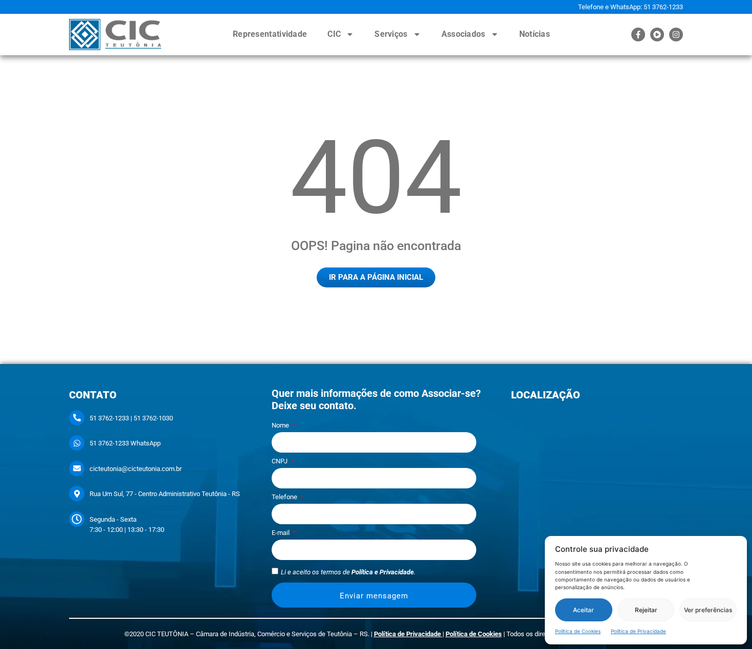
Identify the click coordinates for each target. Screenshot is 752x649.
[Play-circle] (657, 34)
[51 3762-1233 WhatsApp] (76, 443)
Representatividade (270, 34)
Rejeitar (646, 610)
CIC (334, 34)
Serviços (390, 34)
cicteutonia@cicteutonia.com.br (136, 469)
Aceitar (583, 610)
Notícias (534, 34)
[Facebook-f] (638, 34)
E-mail (281, 532)
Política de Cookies (578, 631)
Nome (281, 425)
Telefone (285, 497)
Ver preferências (708, 610)
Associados (463, 34)
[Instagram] (676, 34)
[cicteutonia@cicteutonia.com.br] (76, 468)
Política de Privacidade (638, 631)
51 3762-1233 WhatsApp (125, 443)
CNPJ (280, 461)
